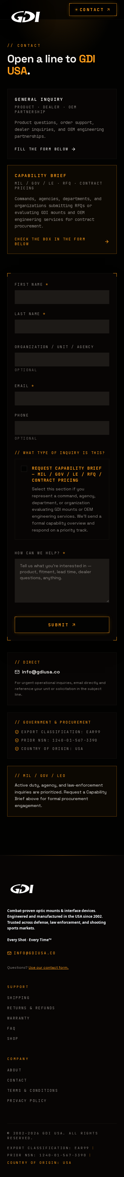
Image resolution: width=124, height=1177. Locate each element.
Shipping (18, 997)
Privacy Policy (27, 1100)
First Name (32, 284)
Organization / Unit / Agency (54, 347)
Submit (58, 625)
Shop (13, 1038)
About (14, 1070)
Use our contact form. (49, 967)
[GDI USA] (25, 9)
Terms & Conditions (32, 1090)
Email (25, 386)
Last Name (30, 314)
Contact (92, 9)
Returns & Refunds (31, 1008)
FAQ (11, 1028)
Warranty (18, 1018)
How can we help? (40, 553)
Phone (22, 415)
